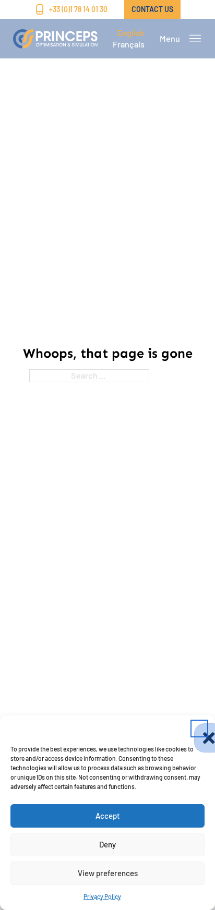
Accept (107, 815)
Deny (107, 844)
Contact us (152, 9)
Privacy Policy (102, 896)
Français (129, 44)
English (131, 33)
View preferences (108, 873)
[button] (199, 728)
